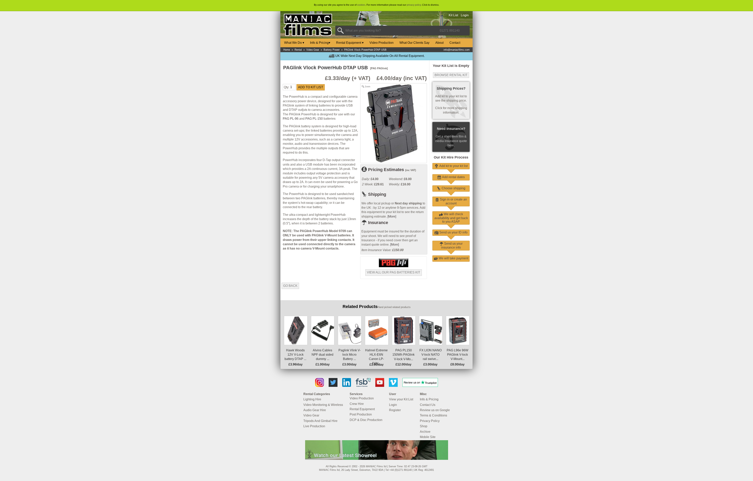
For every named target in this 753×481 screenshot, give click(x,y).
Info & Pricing (320, 42)
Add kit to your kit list (453, 166)
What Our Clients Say (414, 42)
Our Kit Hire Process (451, 157)
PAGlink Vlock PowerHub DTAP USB (365, 49)
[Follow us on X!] (333, 385)
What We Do (294, 42)
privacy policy (414, 5)
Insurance (377, 222)
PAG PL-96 (290, 118)
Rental (298, 49)
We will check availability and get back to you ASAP (451, 217)
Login (465, 15)
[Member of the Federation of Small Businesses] (363, 385)
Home (286, 49)
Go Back (290, 285)
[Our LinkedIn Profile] (346, 385)
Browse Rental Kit (451, 75)
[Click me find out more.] (376, 458)
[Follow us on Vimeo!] (393, 385)
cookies (361, 5)
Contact (454, 42)
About (439, 42)
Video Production (381, 42)
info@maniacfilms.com (457, 49)
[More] (391, 216)
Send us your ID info (452, 232)
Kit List (453, 15)
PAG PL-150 (314, 118)
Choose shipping (453, 188)
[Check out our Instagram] (319, 385)
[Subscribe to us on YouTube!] (379, 385)
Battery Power (332, 49)
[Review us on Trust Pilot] (420, 385)
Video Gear (312, 49)
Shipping (376, 194)
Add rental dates (453, 177)
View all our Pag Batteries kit (393, 272)
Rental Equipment (350, 42)
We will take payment (453, 258)
